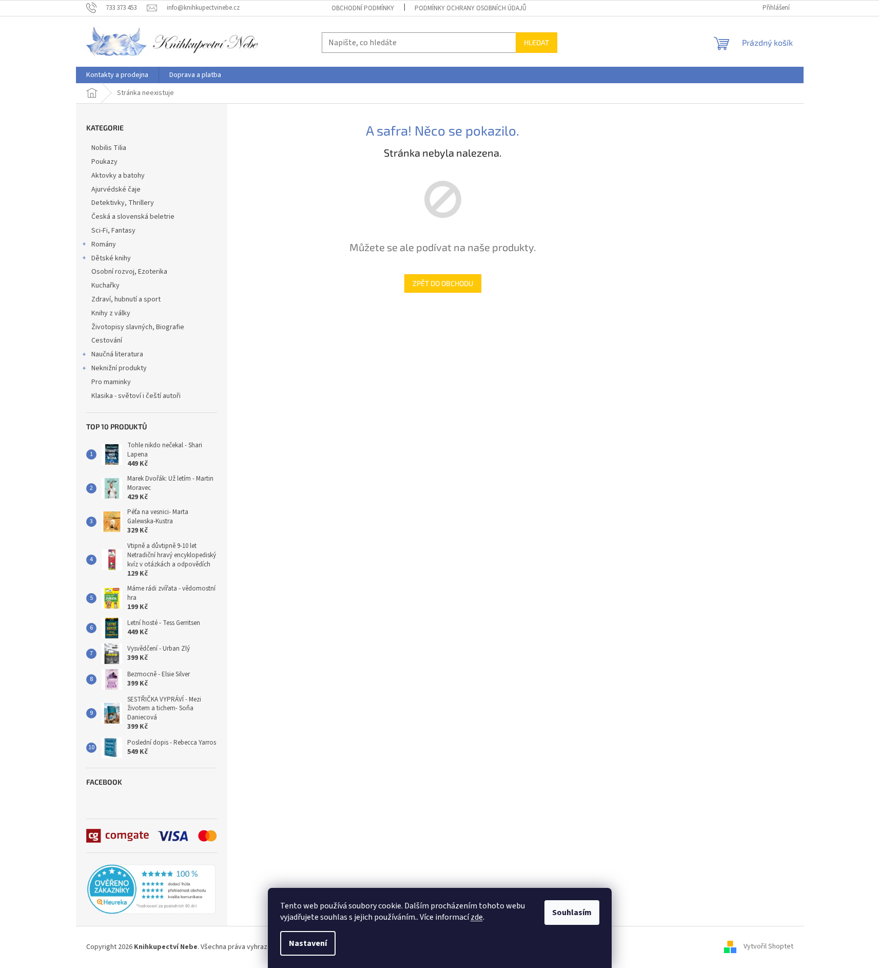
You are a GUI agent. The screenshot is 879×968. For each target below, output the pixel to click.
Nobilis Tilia (108, 148)
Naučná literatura (117, 354)
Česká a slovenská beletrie (132, 217)
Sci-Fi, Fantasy (113, 230)
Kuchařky (105, 285)
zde (477, 917)
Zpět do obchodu (443, 283)
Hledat (536, 42)
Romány (103, 244)
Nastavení (308, 943)
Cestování (106, 340)
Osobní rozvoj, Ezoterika (129, 272)
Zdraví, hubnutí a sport (126, 299)
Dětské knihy (111, 258)
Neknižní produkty (119, 368)
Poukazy (104, 162)
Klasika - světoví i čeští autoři (136, 396)
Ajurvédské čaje (116, 189)
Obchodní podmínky (362, 8)
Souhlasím (572, 912)
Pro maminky (111, 382)
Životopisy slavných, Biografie (137, 327)
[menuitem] (117, 75)
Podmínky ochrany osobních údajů (470, 8)
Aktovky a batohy (118, 175)
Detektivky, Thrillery (122, 203)
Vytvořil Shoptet (768, 947)
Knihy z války (110, 313)
